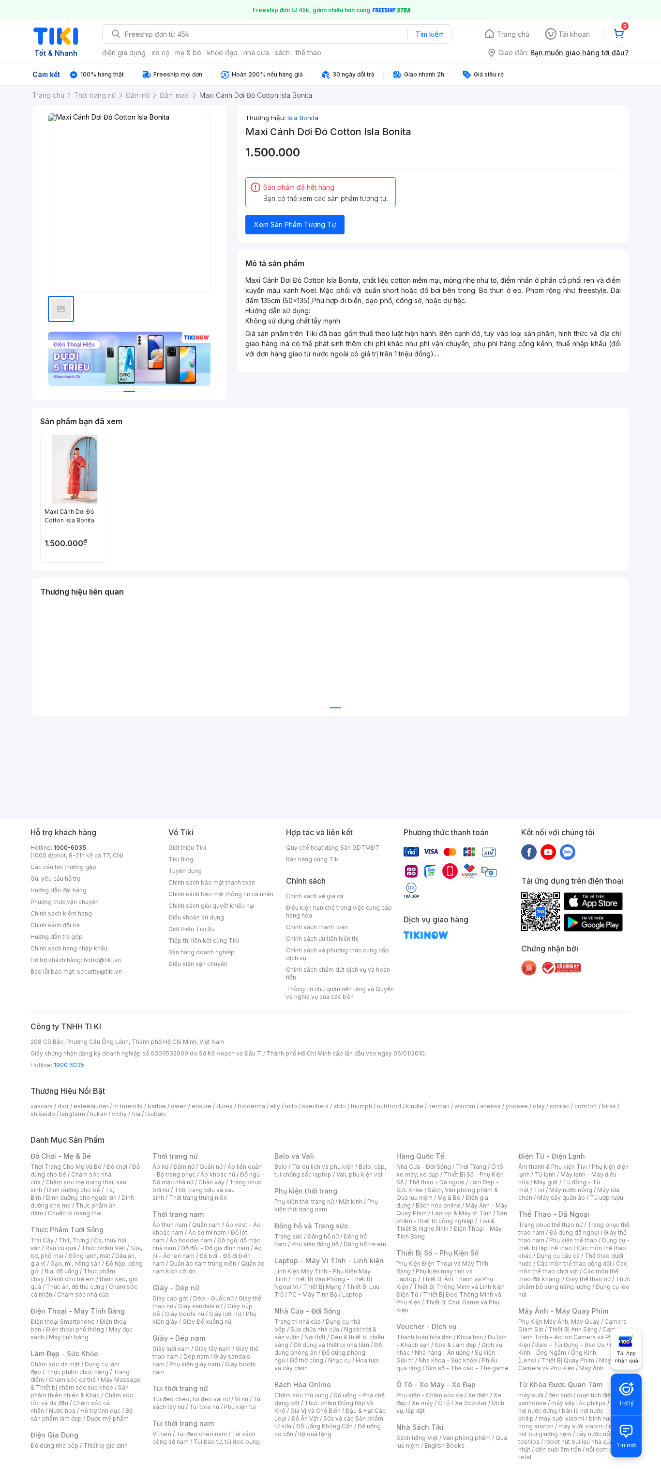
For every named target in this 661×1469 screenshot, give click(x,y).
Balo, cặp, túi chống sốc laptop (330, 1170)
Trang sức (288, 1236)
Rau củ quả (60, 1248)
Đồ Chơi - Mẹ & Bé (60, 1156)
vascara (41, 1106)
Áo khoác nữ (217, 1174)
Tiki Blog (181, 859)
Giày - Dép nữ (175, 1288)
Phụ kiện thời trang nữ (304, 1201)
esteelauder (91, 1106)
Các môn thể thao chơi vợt (572, 1267)
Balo (280, 1166)
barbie (157, 1106)
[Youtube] (548, 851)
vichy (119, 1113)
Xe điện (478, 1395)
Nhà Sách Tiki (420, 1427)
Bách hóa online (438, 1205)
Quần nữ (211, 1166)
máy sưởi (530, 1395)
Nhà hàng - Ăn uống (442, 1352)
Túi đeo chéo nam (201, 1434)
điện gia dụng (124, 52)
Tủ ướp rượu (606, 1197)
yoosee (517, 1106)
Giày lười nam (171, 1348)
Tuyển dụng (185, 870)
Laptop (352, 1294)
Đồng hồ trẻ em (365, 1244)
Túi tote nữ (204, 1406)
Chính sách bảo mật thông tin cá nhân (220, 894)
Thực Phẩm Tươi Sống (67, 1229)
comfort (585, 1106)
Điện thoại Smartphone (62, 1321)
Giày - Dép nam (178, 1338)
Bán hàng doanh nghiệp (201, 952)
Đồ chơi (116, 1166)
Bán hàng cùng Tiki (313, 859)
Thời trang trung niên (198, 1197)
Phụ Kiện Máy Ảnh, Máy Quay (559, 1321)
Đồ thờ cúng (306, 1360)
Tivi (539, 1190)
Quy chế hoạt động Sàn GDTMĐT (332, 847)
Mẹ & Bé (449, 1197)
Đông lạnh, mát (89, 1255)
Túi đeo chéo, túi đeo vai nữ (191, 1399)
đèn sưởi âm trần (558, 1449)
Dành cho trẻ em (72, 1279)
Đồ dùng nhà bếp (54, 1445)
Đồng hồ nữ (323, 1236)
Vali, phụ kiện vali (360, 1174)
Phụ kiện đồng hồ (315, 1244)
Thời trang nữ (175, 1156)
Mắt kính (350, 1201)
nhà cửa (256, 52)
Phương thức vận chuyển (64, 901)
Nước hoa (62, 1410)
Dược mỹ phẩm (108, 1418)
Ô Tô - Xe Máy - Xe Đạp (436, 1384)
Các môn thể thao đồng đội (574, 1263)
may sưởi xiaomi (561, 1418)
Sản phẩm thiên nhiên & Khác (79, 1391)
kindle (414, 1106)
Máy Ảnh (591, 1368)
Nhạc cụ (339, 1360)
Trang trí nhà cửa (297, 1321)
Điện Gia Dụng (54, 1435)
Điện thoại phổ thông (75, 1329)
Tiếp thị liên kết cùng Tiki (203, 940)
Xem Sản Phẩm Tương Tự (295, 224)
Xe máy (422, 1403)
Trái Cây (42, 1240)
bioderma (251, 1106)
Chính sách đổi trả (55, 925)
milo (291, 1106)
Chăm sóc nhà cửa (83, 1294)
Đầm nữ (184, 1166)
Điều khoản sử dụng (196, 917)
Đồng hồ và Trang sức (311, 1226)
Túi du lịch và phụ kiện (323, 1166)
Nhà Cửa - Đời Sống (307, 1311)
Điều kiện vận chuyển (197, 963)
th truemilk (128, 1106)
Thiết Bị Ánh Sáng (573, 1329)
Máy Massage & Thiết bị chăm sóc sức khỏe (85, 1383)
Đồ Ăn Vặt (304, 1418)
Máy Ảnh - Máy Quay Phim (563, 1311)
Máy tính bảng (69, 1337)
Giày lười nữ (225, 1313)
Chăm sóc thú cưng (301, 1395)
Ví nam (161, 1434)
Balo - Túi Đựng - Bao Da (570, 1344)
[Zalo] (567, 851)
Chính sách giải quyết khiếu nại (211, 905)
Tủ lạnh (545, 1174)
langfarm (72, 1113)
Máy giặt (546, 1182)
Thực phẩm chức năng (77, 1372)
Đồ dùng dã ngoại (574, 1232)
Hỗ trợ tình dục (100, 1410)
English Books (444, 1445)
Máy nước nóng (570, 1190)
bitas (609, 1106)
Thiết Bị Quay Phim (567, 1360)
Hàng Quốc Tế (420, 1156)
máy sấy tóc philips (578, 1403)
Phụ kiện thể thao (573, 1240)
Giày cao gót (170, 1298)
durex (224, 1106)
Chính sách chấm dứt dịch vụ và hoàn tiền (338, 973)
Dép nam (196, 1356)
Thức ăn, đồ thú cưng (75, 1286)
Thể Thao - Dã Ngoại (553, 1214)
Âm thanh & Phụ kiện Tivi (552, 1166)
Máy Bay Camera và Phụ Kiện (570, 1364)
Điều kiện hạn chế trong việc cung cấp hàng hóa (339, 911)
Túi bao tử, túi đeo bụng (227, 1441)
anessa (490, 1106)
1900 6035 (69, 1065)
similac (560, 1106)
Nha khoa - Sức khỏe (448, 1360)
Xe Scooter (471, 1403)
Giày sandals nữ (200, 1306)
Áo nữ (160, 1166)
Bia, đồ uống (61, 1271)
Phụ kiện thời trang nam (326, 1205)
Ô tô (444, 1403)
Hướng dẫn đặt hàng (58, 890)
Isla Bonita (302, 118)
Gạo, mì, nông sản (75, 1263)
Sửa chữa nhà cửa (314, 1329)
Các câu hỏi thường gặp (63, 867)
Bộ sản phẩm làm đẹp (81, 1414)
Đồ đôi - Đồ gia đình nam (215, 1248)
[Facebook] (529, 851)
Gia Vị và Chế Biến (315, 1410)
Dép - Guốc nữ (213, 1298)
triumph (361, 1106)
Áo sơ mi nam (207, 1232)
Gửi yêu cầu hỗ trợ (55, 878)
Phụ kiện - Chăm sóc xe (429, 1395)
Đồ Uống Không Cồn (324, 1426)
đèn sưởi (560, 1395)
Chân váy (211, 1182)
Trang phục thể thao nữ (550, 1224)
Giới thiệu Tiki (187, 847)
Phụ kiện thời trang (305, 1191)
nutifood (389, 1106)
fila (136, 1113)
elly (275, 1106)
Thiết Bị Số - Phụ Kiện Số (437, 1253)
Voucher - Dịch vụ (426, 1326)
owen (179, 1106)
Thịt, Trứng (74, 1240)
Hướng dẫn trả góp (56, 936)
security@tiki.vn (99, 971)
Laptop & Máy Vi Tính (462, 1213)
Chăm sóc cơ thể (72, 1379)
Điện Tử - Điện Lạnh (551, 1156)
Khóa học (470, 1337)
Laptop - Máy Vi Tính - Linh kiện (329, 1260)
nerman (439, 1106)
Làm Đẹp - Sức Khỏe (64, 1353)
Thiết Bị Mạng (322, 1286)
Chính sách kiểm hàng (61, 913)
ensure (201, 1106)
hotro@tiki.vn (102, 960)
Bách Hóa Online (302, 1384)
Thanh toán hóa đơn (424, 1337)
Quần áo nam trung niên (202, 1263)
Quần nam (206, 1224)
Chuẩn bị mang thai (75, 1213)
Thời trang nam (178, 1214)
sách (282, 52)
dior (63, 1106)
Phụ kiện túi (240, 1406)
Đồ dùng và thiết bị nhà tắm (331, 1344)
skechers (315, 1106)
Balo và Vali (294, 1156)
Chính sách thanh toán (317, 927)
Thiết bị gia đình (105, 1445)
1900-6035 (70, 847)
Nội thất (315, 1337)
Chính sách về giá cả (315, 896)
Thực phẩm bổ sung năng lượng (574, 1282)
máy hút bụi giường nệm (569, 1430)
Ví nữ (241, 1399)
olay (539, 1106)
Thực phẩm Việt (103, 1248)
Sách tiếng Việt (417, 1437)
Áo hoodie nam (190, 1240)
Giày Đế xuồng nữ (206, 1321)
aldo (339, 1106)
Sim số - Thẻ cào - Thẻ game (467, 1368)
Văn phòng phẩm (467, 1437)
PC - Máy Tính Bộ (312, 1294)
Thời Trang (471, 1166)
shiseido (42, 1113)
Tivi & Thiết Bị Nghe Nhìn (445, 1224)
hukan (98, 1113)
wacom (464, 1106)
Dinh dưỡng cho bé (73, 1190)
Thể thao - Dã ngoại (436, 1182)
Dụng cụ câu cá (558, 1255)
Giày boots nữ (184, 1313)
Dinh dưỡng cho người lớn (81, 1197)
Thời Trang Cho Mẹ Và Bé (66, 1166)
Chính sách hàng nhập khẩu (68, 948)
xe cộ (160, 52)
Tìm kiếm (430, 34)
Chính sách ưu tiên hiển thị (322, 938)
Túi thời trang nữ (180, 1388)
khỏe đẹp (222, 52)
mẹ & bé (188, 52)
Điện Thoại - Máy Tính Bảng (77, 1311)
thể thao (308, 52)
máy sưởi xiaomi (581, 1426)
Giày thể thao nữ (588, 1279)
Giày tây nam (213, 1348)
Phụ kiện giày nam (194, 1364)
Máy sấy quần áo (561, 1197)
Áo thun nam (169, 1224)
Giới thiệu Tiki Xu (191, 929)
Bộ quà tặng (314, 1434)
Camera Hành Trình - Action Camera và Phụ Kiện (571, 1337)
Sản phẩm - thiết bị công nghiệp (451, 1216)
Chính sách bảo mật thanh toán (211, 882)
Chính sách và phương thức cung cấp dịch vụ (337, 954)
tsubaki (155, 1113)
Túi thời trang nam (183, 1423)
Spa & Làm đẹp (456, 1344)
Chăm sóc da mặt (55, 1364)
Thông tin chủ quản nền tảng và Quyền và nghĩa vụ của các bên (340, 992)
